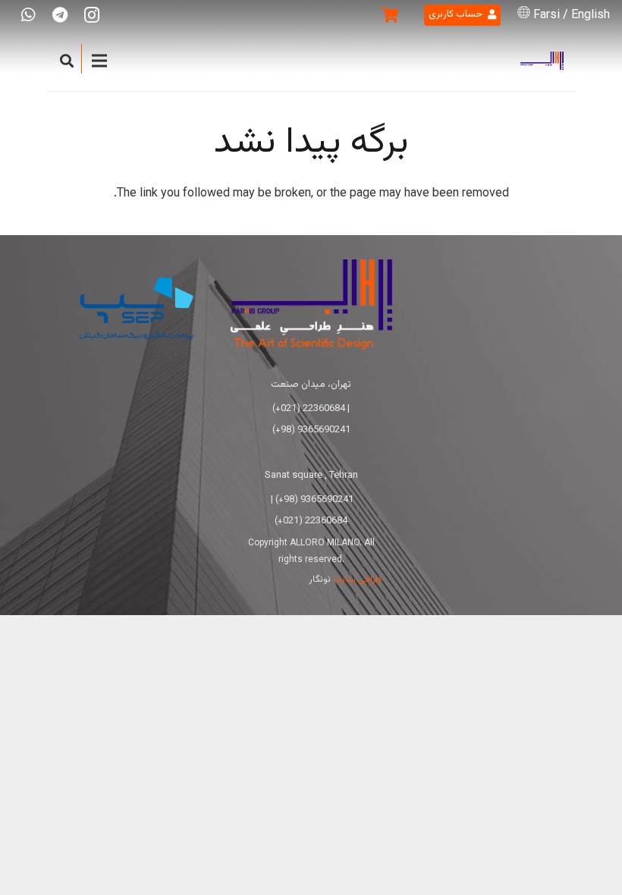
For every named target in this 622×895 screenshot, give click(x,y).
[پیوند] (541, 61)
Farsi (546, 15)
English (590, 15)
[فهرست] (99, 61)
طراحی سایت (357, 579)
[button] (67, 61)
